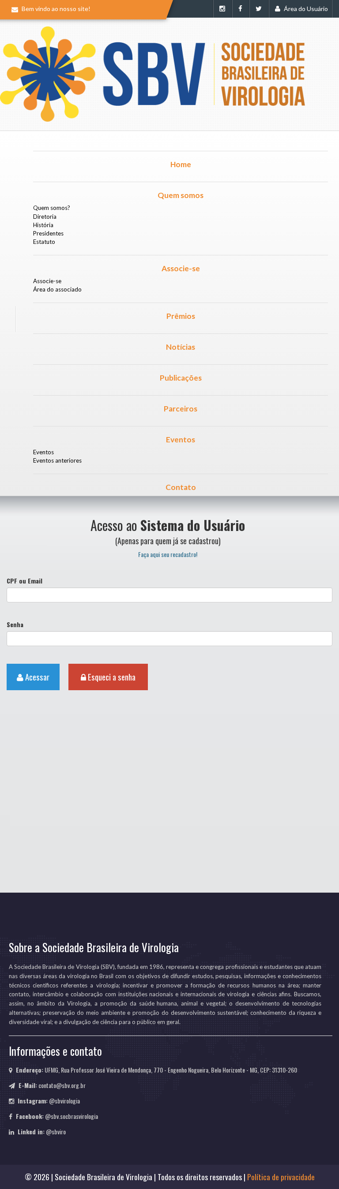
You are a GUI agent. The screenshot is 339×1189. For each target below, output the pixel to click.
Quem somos (180, 195)
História (43, 224)
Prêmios (180, 316)
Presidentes (48, 233)
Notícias (180, 346)
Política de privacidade (281, 1176)
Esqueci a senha (111, 677)
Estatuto (44, 241)
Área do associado (57, 289)
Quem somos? (51, 207)
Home (180, 164)
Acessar (36, 677)
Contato (181, 487)
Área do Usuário (305, 8)
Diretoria (44, 216)
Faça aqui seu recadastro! (167, 554)
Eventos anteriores (57, 460)
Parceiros (180, 408)
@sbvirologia (64, 1100)
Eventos (180, 439)
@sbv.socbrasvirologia (71, 1116)
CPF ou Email (24, 580)
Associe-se (181, 268)
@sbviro (56, 1131)
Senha (15, 624)
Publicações (181, 377)
